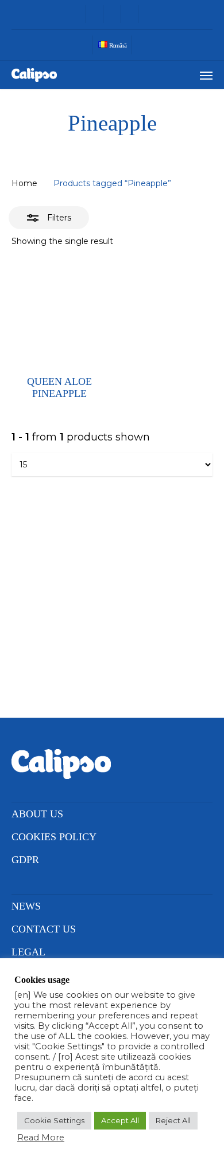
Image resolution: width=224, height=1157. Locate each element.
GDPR (25, 859)
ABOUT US (37, 814)
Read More (40, 1137)
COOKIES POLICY (53, 837)
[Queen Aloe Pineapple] (59, 313)
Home (24, 183)
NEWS (26, 906)
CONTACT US (43, 929)
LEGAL (28, 952)
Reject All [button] (173, 1120)
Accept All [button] (120, 1120)
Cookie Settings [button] (54, 1120)
